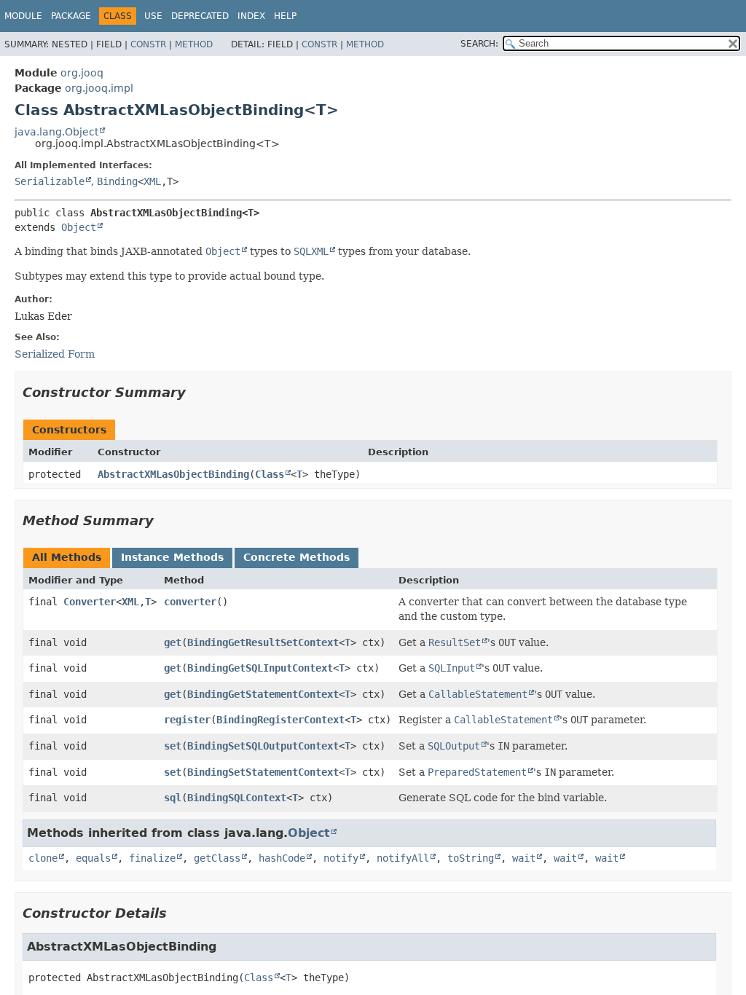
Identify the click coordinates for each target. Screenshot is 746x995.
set (172, 746)
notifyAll (403, 858)
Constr (148, 44)
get (172, 642)
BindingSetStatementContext (263, 772)
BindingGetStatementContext (263, 694)
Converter (89, 601)
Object (78, 227)
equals (93, 858)
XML (152, 181)
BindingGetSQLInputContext (260, 668)
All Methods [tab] (66, 557)
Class (269, 474)
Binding (117, 181)
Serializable (50, 181)
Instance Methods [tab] (172, 557)
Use (153, 16)
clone (43, 858)
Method (194, 44)
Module (23, 16)
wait (523, 858)
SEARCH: (479, 44)
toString (470, 858)
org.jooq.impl (99, 88)
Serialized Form (55, 354)
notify (340, 858)
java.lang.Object (56, 132)
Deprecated (200, 16)
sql (172, 797)
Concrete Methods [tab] (296, 557)
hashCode (282, 858)
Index (251, 16)
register (187, 719)
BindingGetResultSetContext (263, 642)
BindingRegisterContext (280, 719)
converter (190, 601)
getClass (217, 858)
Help (285, 16)
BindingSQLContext (236, 797)
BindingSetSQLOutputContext (263, 746)
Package (71, 16)
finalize (152, 858)
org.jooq (81, 73)
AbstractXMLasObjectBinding (173, 474)
